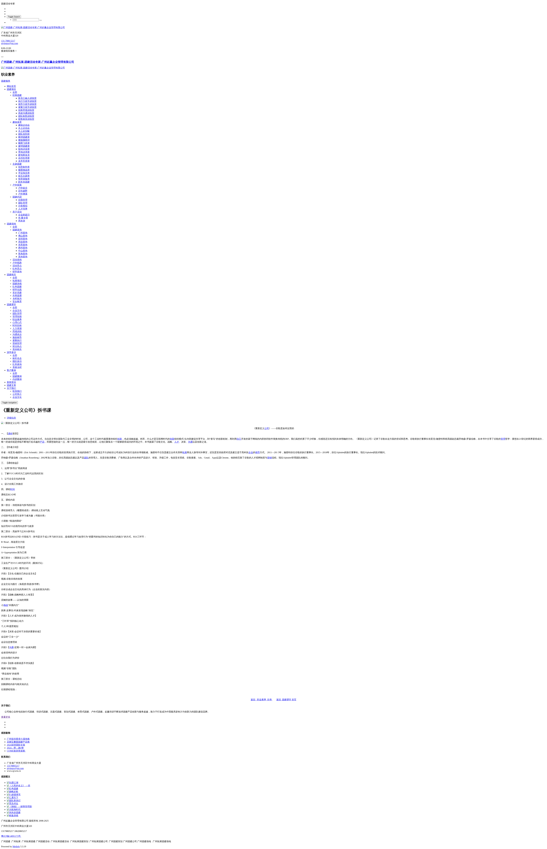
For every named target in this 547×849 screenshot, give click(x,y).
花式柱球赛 (24, 158)
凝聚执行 (17, 340)
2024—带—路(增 (15, 748)
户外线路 (17, 262)
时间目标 (17, 325)
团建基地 (17, 230)
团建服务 (5, 81)
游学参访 (11, 352)
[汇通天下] (12, 797)
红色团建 (17, 286)
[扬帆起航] (12, 791)
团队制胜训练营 (26, 116)
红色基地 (17, 364)
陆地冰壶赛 (24, 149)
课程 (10, 433)
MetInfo (16, 846)
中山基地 (22, 250)
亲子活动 (17, 212)
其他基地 (22, 256)
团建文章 (11, 385)
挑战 (5, 605)
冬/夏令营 (23, 218)
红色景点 (17, 268)
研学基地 (17, 271)
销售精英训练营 (26, 119)
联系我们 (17, 391)
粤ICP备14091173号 (11, 836)
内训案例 (17, 379)
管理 (503, 439)
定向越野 (22, 191)
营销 (269, 457)
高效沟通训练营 (26, 113)
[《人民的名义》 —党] (18, 785)
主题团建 (17, 164)
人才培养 (22, 209)
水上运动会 (24, 128)
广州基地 (22, 233)
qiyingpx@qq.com (9, 43)
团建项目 (11, 89)
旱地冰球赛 (24, 152)
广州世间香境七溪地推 (18, 739)
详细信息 (11, 418)
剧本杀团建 (24, 182)
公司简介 (17, 394)
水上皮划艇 (24, 131)
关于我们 (11, 388)
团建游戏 (17, 283)
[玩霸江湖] (12, 782)
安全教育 (17, 301)
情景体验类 (24, 179)
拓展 (184, 452)
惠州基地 (22, 247)
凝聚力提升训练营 (27, 107)
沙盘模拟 (22, 206)
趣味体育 (17, 122)
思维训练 (17, 331)
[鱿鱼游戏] (12, 815)
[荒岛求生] (12, 803)
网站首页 (11, 86)
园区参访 (17, 361)
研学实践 (17, 289)
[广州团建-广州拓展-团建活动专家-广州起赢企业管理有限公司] (273, 27)
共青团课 (17, 295)
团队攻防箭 (24, 134)
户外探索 (17, 185)
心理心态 (17, 322)
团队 (86, 457)
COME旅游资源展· (16, 751)
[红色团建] (12, 788)
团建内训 (17, 197)
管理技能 (17, 316)
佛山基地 (22, 235)
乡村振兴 (17, 298)
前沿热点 (17, 346)
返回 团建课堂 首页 (286, 699)
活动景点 (17, 265)
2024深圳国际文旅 (16, 745)
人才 (176, 442)
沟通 (190, 442)
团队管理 (22, 203)
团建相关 (11, 274)
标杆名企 (17, 358)
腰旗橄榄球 (24, 140)
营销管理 (17, 343)
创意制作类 (24, 167)
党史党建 (17, 292)
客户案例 (11, 370)
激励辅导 (17, 337)
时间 (12, 489)
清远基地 (22, 241)
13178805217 (13, 766)
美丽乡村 (17, 367)
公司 (266, 428)
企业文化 (17, 310)
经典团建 (17, 95)
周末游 (21, 221)
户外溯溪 (22, 194)
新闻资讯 (11, 382)
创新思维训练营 (26, 110)
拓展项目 (17, 280)
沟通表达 (17, 334)
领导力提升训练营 (27, 104)
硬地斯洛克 (24, 155)
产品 (42, 442)
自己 (239, 439)
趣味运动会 (24, 125)
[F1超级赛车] (14, 794)
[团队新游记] (14, 800)
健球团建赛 (24, 146)
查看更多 (5, 717)
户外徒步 (22, 188)
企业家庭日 (24, 215)
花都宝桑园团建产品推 (18, 742)
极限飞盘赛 (24, 143)
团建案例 (17, 376)
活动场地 (17, 259)
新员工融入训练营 (27, 98)
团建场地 (11, 224)
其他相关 (17, 349)
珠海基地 (22, 253)
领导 (257, 452)
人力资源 (17, 328)
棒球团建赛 (24, 137)
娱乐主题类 (24, 176)
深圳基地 (22, 238)
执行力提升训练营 (27, 101)
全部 (15, 92)
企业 (250, 452)
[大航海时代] (14, 809)
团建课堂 (11, 304)
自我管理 (22, 200)
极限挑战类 (24, 170)
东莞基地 (22, 244)
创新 (119, 439)
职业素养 (17, 319)
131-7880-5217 (8, 41)
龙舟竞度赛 (24, 161)
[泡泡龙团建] (14, 812)
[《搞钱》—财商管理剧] (19, 806)
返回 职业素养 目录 (261, 699)
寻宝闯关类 (24, 173)
